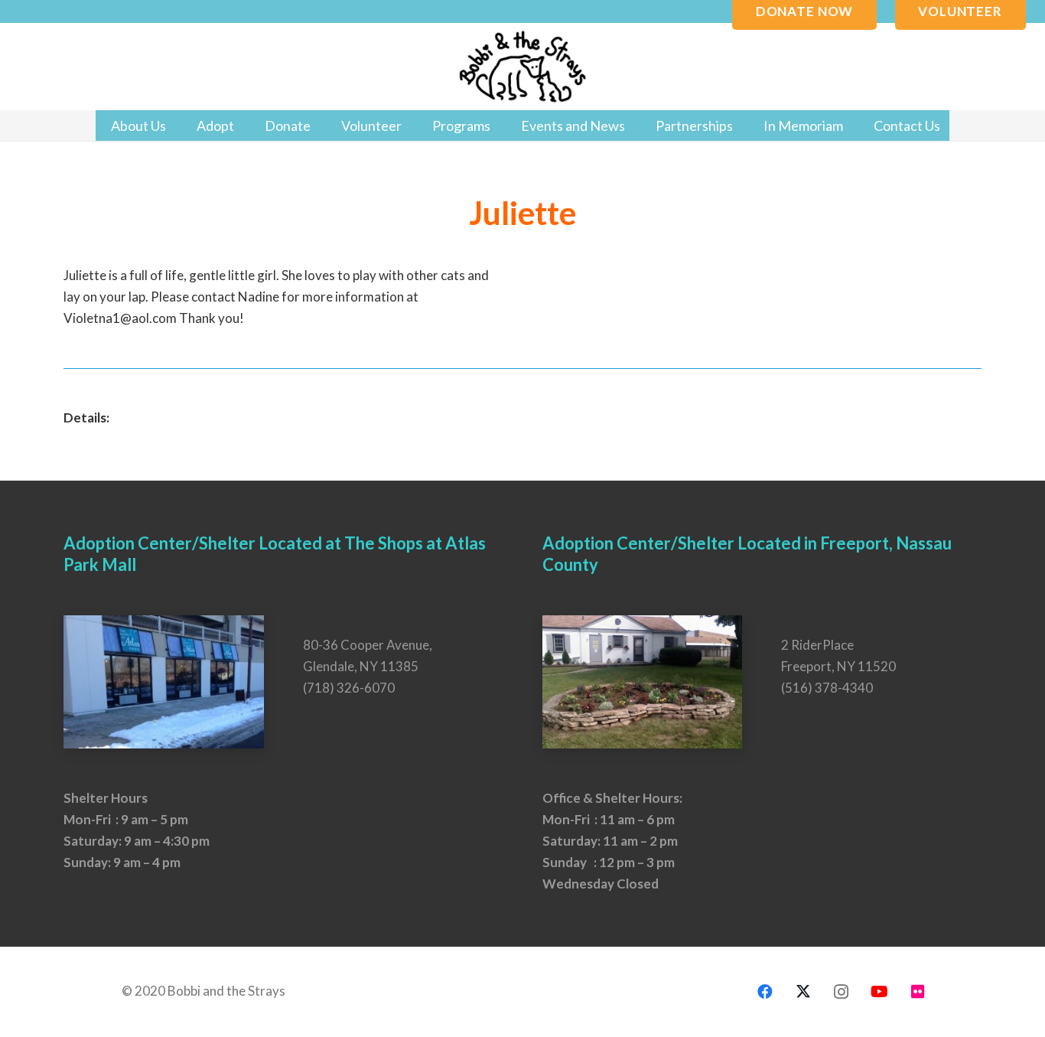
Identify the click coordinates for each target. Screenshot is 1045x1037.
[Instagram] (841, 992)
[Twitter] (803, 992)
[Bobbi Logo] (522, 66)
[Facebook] (765, 992)
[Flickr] (918, 992)
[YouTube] (880, 992)
